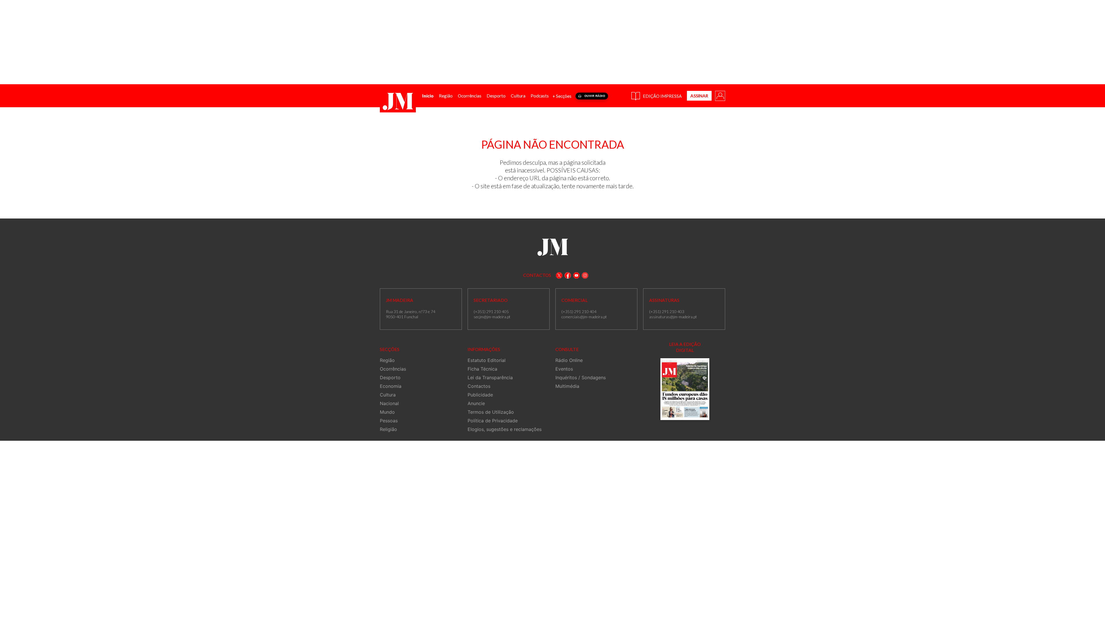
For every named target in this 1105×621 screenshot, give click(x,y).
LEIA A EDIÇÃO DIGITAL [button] (685, 347)
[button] (719, 95)
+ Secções (561, 96)
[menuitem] (428, 96)
